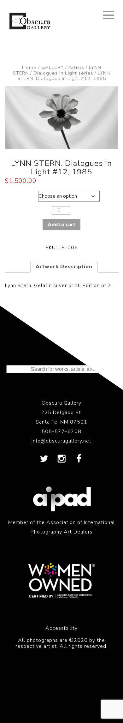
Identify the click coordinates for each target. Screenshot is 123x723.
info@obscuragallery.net (61, 440)
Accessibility (61, 628)
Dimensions (20, 194)
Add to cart (61, 224)
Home (29, 67)
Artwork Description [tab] (64, 266)
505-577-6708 (61, 431)
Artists (76, 67)
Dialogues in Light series (63, 73)
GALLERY (52, 67)
